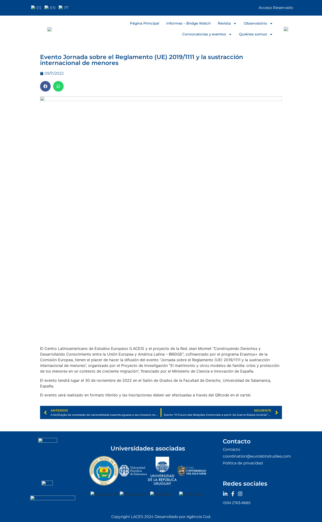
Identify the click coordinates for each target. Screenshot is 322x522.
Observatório (255, 23)
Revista (224, 23)
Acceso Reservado (276, 7)
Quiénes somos (253, 34)
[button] (45, 86)
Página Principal (144, 23)
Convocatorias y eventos (204, 34)
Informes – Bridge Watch (188, 23)
